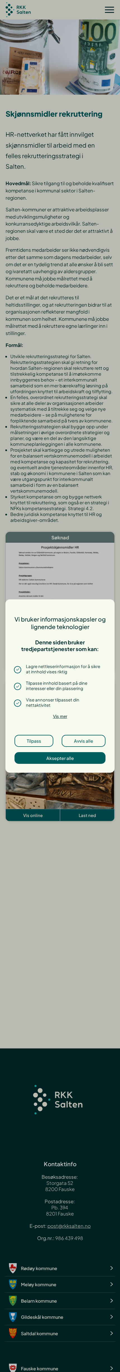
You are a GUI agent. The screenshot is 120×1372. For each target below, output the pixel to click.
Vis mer (60, 716)
